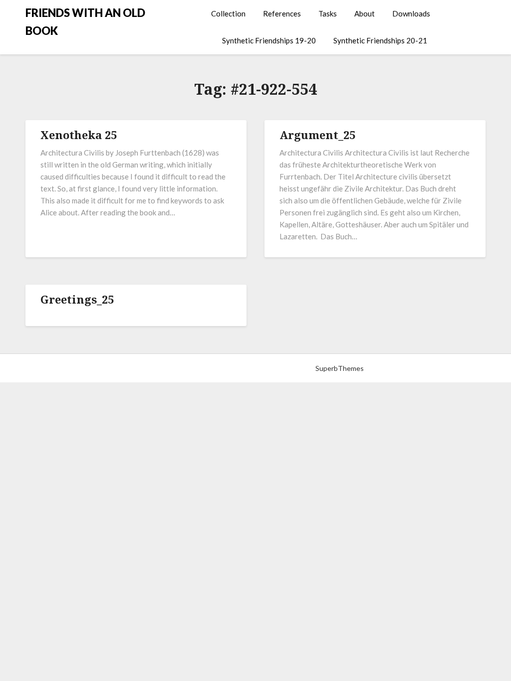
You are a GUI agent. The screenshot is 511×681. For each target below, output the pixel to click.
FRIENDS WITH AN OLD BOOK (85, 21)
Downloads (411, 13)
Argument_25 (317, 134)
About (364, 13)
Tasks (327, 13)
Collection (228, 13)
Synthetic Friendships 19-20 (269, 40)
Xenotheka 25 (78, 134)
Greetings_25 (77, 299)
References (282, 13)
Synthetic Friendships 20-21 (380, 40)
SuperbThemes (339, 368)
